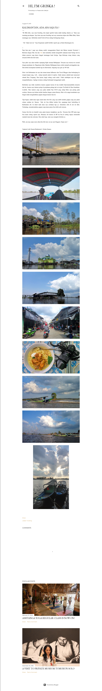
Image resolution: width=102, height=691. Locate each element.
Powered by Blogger (52, 685)
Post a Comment (32, 621)
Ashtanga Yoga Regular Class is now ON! (48, 618)
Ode (41, 53)
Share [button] (24, 518)
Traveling (29, 520)
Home (31, 14)
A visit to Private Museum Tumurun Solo (48, 668)
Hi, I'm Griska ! (41, 6)
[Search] (78, 5)
